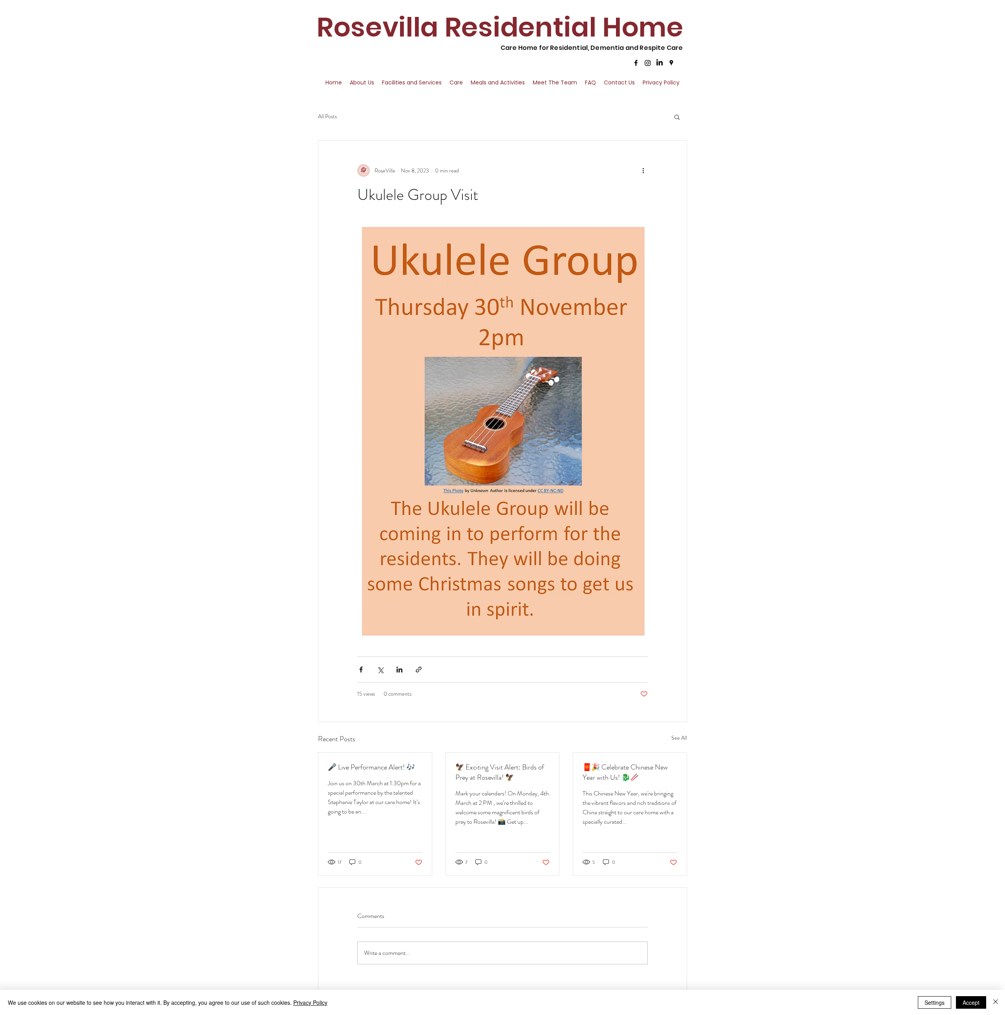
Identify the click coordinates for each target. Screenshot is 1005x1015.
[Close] (995, 1002)
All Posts (327, 116)
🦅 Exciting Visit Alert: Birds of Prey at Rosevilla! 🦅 (499, 772)
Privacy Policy (310, 1002)
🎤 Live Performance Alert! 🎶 (371, 767)
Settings (935, 1002)
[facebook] (636, 63)
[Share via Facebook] (361, 669)
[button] (677, 117)
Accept (971, 1002)
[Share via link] (418, 669)
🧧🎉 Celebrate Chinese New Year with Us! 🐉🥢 (625, 772)
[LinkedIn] (659, 63)
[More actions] (643, 170)
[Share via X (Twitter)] (380, 669)
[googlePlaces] (671, 63)
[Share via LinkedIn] (399, 669)
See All (679, 738)
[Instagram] (648, 63)
